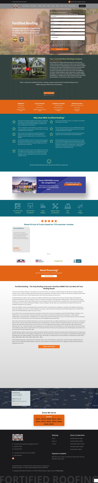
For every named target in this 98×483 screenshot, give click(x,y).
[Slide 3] (49, 95)
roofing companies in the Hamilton (28, 291)
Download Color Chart (39, 107)
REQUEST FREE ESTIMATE (49, 346)
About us (54, 441)
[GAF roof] (21, 261)
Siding (44, 6)
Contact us (82, 6)
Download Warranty (21, 107)
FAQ (66, 6)
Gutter (48, 6)
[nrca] (39, 261)
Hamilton (79, 309)
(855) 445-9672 (18, 455)
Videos (57, 6)
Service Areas (25, 6)
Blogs (53, 6)
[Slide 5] (53, 95)
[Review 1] (48, 254)
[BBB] (77, 261)
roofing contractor (54, 64)
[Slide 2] (47, 95)
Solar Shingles (33, 6)
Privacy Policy (59, 471)
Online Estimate (71, 6)
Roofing (39, 6)
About (62, 6)
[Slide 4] (51, 95)
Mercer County (15, 322)
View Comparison (21, 105)
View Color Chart (39, 105)
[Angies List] (58, 261)
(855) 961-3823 (18, 446)
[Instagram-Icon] (13, 458)
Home (53, 438)
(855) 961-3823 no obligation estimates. (78, 1)
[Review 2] (50, 254)
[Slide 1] (45, 95)
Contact (54, 444)
